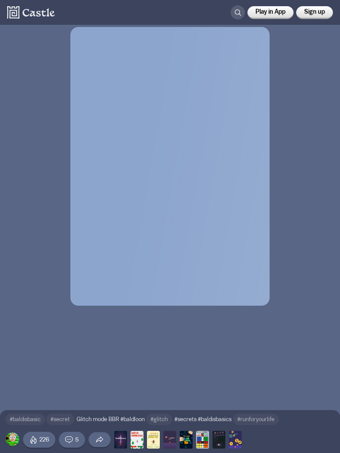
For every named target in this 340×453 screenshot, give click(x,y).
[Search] (238, 12)
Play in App (270, 12)
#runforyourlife (255, 419)
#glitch (159, 419)
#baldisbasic (25, 419)
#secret (60, 419)
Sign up (314, 12)
